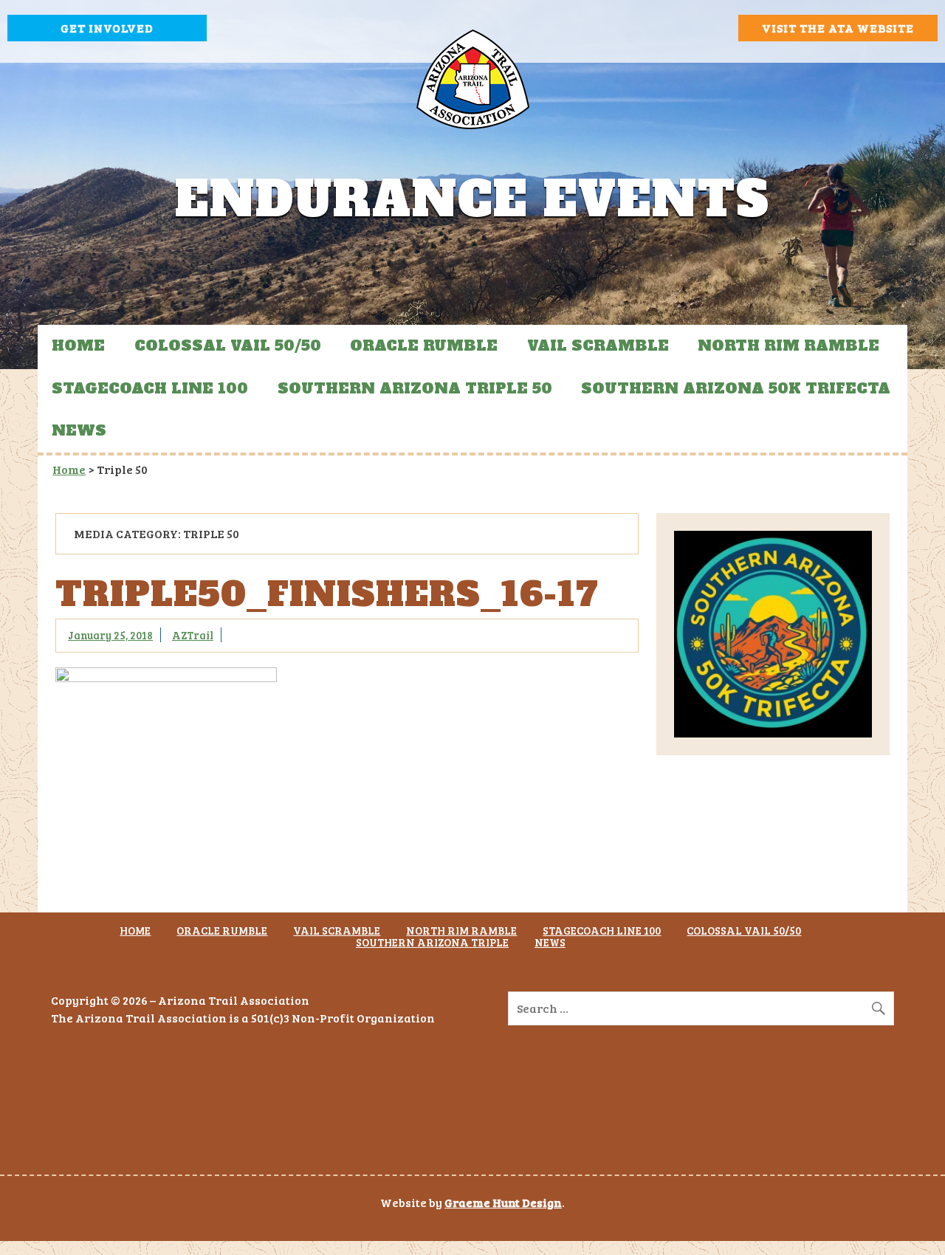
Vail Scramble (598, 345)
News (79, 430)
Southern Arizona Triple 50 (415, 388)
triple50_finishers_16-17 (327, 594)
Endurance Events (472, 200)
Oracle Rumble (424, 345)
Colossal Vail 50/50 (227, 345)
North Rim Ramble (788, 345)
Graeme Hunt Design (503, 1202)
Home (78, 345)
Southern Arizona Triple (432, 942)
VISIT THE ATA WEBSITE (838, 27)
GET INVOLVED (107, 27)
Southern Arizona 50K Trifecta (735, 388)
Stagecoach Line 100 (150, 388)
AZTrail (192, 635)
